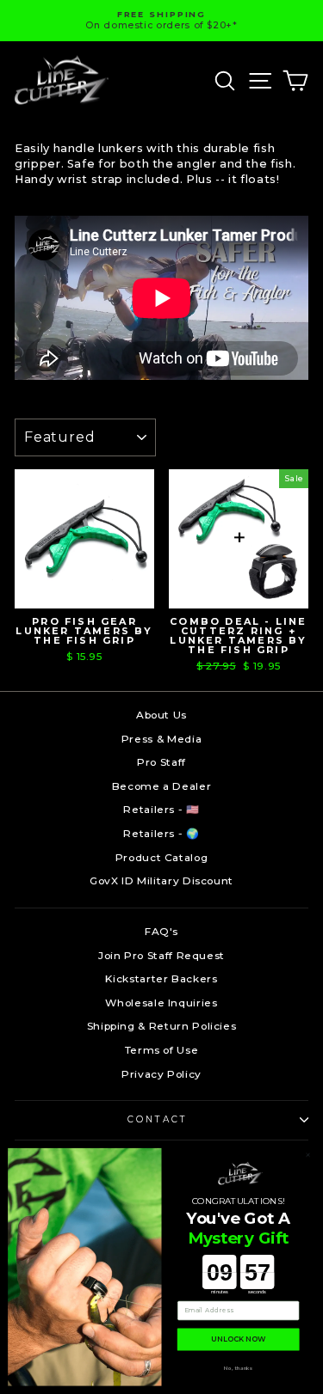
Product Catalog (161, 857)
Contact (157, 1119)
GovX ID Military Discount (161, 880)
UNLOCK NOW (238, 1340)
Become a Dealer (162, 786)
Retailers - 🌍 (161, 833)
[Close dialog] (308, 1155)
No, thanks (238, 1368)
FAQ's (161, 931)
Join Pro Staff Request (161, 955)
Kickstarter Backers (161, 978)
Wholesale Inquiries (161, 1002)
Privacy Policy (161, 1073)
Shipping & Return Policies (162, 1025)
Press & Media (161, 738)
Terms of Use (162, 1049)
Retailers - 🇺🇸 (161, 809)
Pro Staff (161, 761)
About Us (161, 714)
